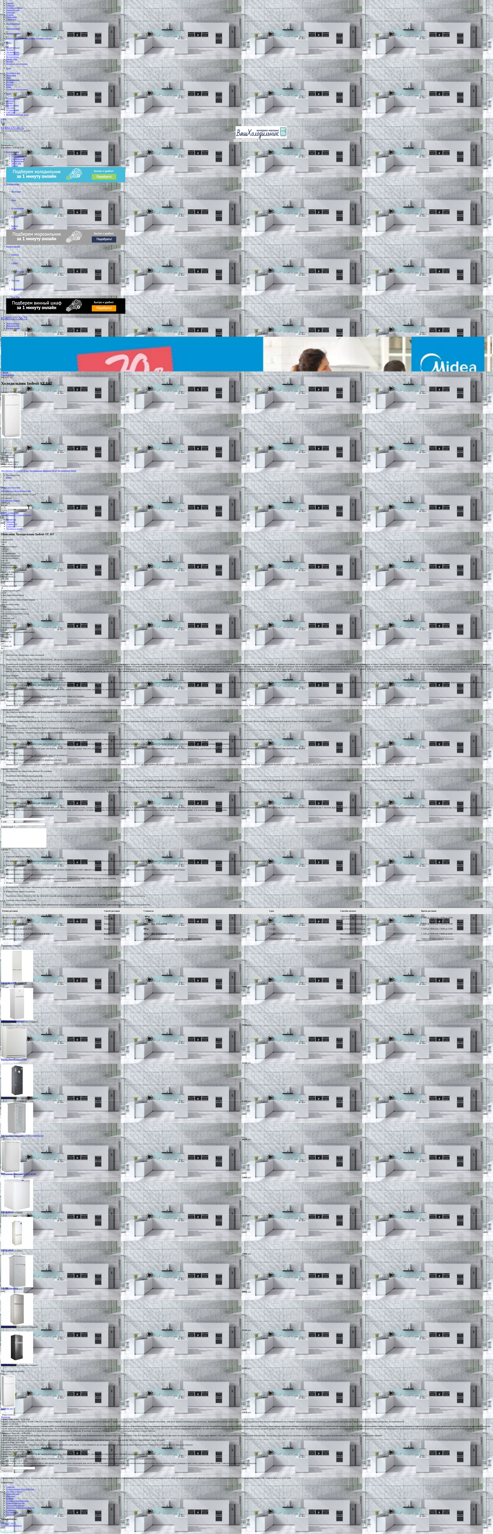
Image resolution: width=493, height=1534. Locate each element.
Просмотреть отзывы (10, 500)
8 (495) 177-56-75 (12, 128)
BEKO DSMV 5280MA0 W (13, 1021)
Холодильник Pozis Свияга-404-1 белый (18, 1174)
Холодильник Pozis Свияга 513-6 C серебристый (22, 1136)
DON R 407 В (7, 1212)
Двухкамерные (12, 52)
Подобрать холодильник (16, 64)
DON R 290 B (7, 1250)
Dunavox (10, 101)
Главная (9, 3)
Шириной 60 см (50, 471)
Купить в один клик (10, 513)
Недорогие (18, 471)
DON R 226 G (7, 1365)
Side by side (16, 163)
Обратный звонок (9, 143)
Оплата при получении (10, 487)
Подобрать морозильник (17, 89)
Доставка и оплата (14, 8)
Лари (8, 78)
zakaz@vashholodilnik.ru (11, 1525)
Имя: (4, 817)
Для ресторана (12, 105)
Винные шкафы (14, 33)
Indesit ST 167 (7, 1409)
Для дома (10, 108)
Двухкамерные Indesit (66, 471)
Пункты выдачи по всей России (20, 1489)
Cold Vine (10, 112)
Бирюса (9, 85)
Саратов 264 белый (9, 1288)
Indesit (9, 477)
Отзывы (9, 15)
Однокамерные (13, 54)
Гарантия (10, 5)
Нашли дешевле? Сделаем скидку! (16, 515)
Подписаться (7, 1471)
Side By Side (11, 59)
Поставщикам (12, 1512)
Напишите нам (12, 10)
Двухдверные (7, 471)
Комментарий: (8, 827)
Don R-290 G (6, 1097)
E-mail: (4, 822)
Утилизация (11, 17)
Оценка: (5, 849)
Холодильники (13, 24)
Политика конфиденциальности (20, 1508)
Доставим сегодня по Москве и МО (16, 491)
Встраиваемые (12, 57)
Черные (9, 61)
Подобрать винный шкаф (17, 115)
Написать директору (8, 1532)
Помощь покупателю (15, 1503)
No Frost (9, 50)
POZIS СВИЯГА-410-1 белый (14, 1059)
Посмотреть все (13, 48)
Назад (8, 43)
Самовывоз (11, 19)
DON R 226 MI (7, 1326)
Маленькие (11, 75)
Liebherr (9, 103)
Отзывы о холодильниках (17, 1501)
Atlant (8, 87)
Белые (26, 471)
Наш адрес (10, 12)
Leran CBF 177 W (8, 983)
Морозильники (13, 28)
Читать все (5, 1417)
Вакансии (10, 1515)
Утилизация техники (15, 1505)
